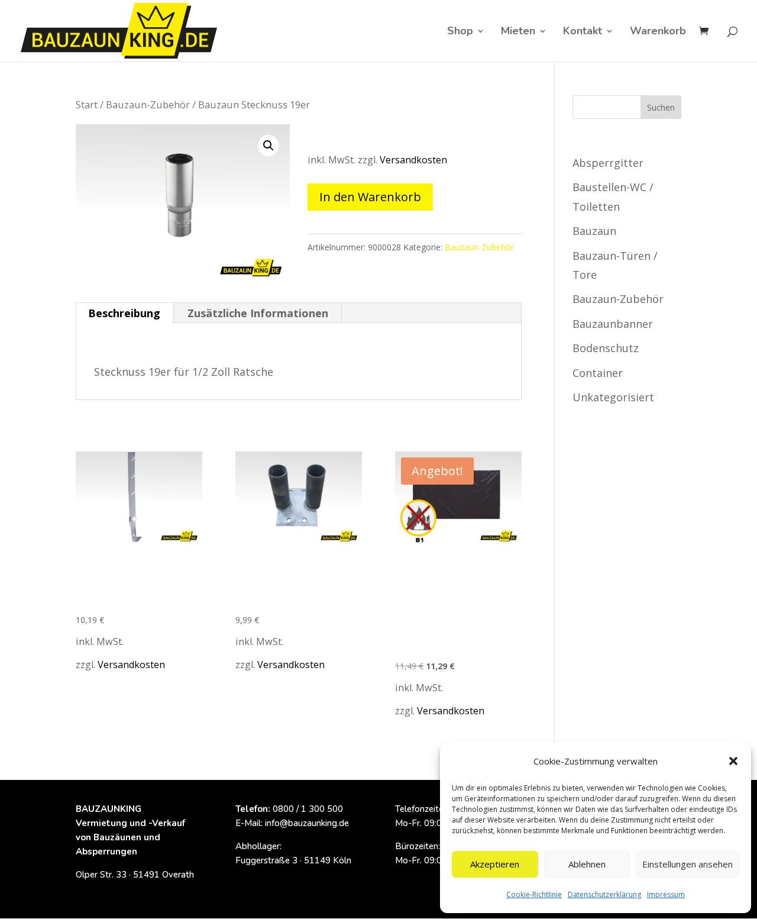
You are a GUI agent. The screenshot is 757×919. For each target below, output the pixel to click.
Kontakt (582, 32)
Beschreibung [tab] (124, 313)
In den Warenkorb (370, 197)
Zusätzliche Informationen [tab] (257, 313)
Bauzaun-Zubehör (148, 104)
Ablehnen (587, 864)
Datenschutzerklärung (604, 894)
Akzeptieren (494, 864)
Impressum (666, 894)
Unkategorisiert (613, 397)
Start (87, 104)
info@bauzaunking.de (307, 823)
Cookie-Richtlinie (534, 894)
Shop (460, 32)
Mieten (518, 32)
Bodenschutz (605, 348)
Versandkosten (413, 159)
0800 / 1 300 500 (308, 809)
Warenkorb (658, 32)
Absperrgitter (607, 163)
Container (597, 373)
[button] (733, 761)
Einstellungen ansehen (687, 864)
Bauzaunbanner (612, 324)
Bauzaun (594, 231)
